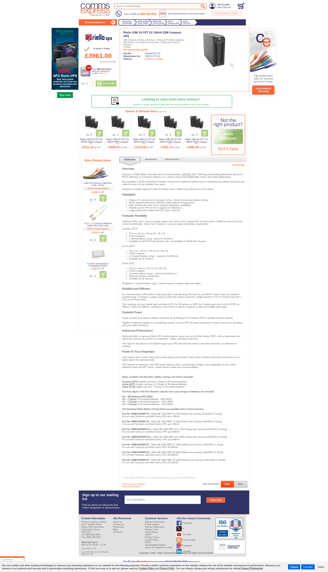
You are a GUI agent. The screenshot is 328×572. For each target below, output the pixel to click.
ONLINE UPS (189, 174)
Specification (151, 159)
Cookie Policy (152, 540)
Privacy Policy (167, 568)
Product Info (129, 159)
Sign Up (227, 7)
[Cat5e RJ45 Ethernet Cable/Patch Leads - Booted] (98, 173)
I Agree (294, 567)
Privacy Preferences (252, 568)
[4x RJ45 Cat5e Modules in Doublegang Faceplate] (98, 253)
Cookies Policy (146, 568)
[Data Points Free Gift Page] (182, 16)
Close (321, 567)
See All (162, 111)
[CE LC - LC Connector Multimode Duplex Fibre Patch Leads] (98, 213)
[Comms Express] (95, 15)
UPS (143, 174)
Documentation (172, 159)
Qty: (83, 83)
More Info (103, 73)
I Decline (308, 567)
